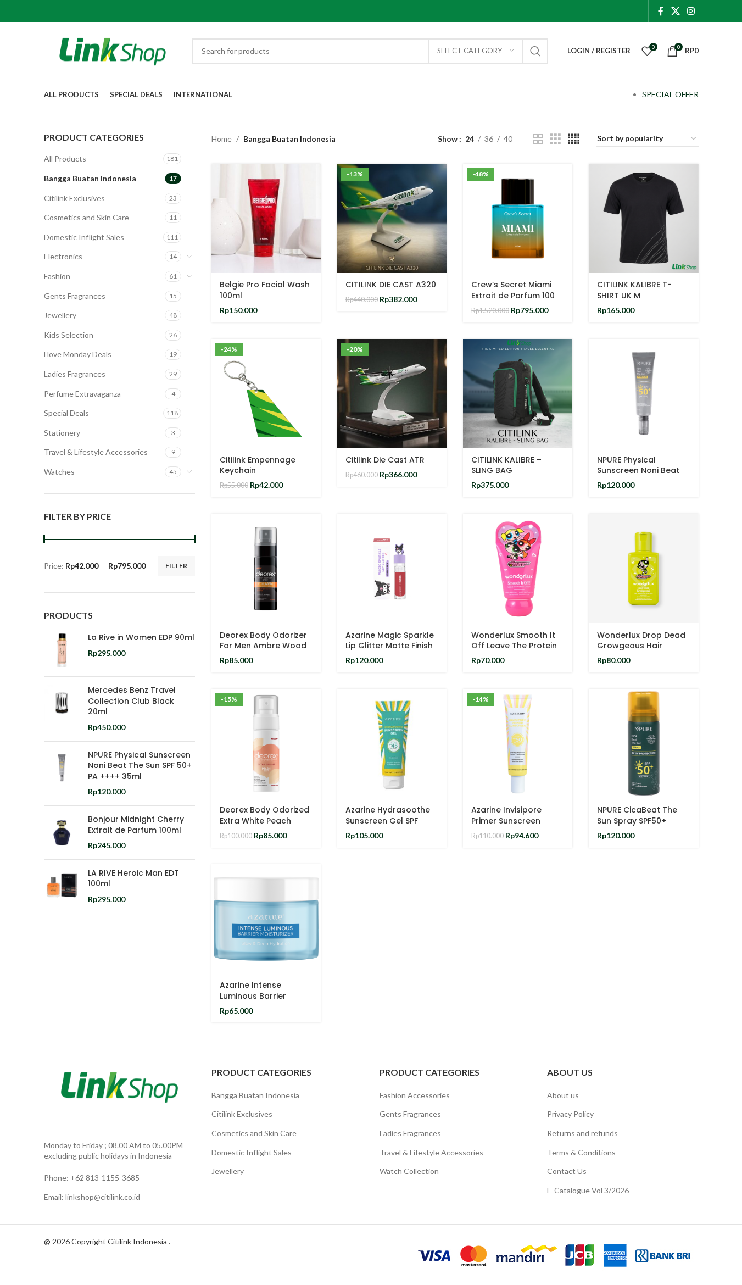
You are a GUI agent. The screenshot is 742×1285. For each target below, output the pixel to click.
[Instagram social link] (690, 11)
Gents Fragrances (74, 296)
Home (221, 138)
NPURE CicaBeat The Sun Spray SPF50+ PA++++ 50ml (637, 820)
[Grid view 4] (573, 139)
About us (563, 1095)
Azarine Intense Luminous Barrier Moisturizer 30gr (253, 996)
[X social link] (675, 11)
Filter (176, 565)
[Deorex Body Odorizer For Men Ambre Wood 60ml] (266, 568)
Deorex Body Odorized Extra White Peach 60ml (264, 820)
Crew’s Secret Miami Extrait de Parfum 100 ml (513, 295)
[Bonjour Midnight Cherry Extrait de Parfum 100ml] (62, 832)
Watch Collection (409, 1171)
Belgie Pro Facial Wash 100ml (265, 290)
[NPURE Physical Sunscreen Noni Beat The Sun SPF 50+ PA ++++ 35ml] (62, 773)
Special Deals (66, 413)
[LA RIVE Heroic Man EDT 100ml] (62, 886)
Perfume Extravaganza (82, 393)
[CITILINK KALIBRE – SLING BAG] (517, 393)
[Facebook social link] (660, 11)
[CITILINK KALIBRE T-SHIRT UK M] (643, 218)
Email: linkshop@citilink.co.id (92, 1196)
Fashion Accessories (415, 1095)
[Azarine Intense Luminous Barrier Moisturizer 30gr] (266, 919)
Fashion (57, 276)
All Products (65, 158)
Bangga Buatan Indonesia (90, 178)
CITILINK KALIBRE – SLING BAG (506, 465)
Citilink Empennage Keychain (257, 465)
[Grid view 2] (538, 139)
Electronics (63, 256)
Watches (59, 471)
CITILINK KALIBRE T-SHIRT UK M (634, 290)
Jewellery (60, 315)
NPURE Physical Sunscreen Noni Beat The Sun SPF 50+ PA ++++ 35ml (140, 766)
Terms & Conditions (581, 1152)
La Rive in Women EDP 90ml (141, 637)
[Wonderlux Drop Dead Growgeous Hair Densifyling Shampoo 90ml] (643, 568)
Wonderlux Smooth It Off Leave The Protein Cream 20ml (514, 646)
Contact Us (567, 1171)
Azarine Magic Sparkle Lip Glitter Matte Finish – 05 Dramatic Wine (389, 646)
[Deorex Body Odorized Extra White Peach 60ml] (266, 743)
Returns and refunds (582, 1133)
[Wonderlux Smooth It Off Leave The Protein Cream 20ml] (517, 568)
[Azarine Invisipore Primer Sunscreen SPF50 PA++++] (517, 743)
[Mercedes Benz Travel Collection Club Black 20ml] (62, 708)
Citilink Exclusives (74, 198)
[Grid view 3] (555, 139)
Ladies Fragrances (74, 374)
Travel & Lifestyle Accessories (96, 452)
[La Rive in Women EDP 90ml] (62, 650)
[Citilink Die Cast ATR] (392, 393)
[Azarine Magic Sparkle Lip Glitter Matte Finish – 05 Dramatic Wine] (392, 568)
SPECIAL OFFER (670, 94)
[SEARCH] (535, 51)
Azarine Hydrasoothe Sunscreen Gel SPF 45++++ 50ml (387, 820)
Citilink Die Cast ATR (385, 459)
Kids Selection (68, 335)
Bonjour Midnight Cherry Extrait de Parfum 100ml (136, 825)
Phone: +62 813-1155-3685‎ (92, 1177)
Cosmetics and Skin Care (86, 217)
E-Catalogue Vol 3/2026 (588, 1190)
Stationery (62, 432)
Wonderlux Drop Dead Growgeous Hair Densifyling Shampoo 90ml (641, 651)
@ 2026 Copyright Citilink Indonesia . (107, 1241)
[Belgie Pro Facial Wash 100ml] (266, 218)
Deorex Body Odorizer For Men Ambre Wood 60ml (263, 646)
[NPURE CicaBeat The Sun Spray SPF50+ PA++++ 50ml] (643, 743)
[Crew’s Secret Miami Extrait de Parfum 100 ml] (517, 218)
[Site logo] (112, 49)
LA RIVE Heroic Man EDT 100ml (133, 878)
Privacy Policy (570, 1114)
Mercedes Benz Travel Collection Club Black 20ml (132, 701)
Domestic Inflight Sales (84, 237)
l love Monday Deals (77, 354)
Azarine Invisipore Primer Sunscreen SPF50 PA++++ (506, 820)
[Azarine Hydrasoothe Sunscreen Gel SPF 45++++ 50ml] (392, 743)
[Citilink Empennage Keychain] (266, 393)
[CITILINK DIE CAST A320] (392, 218)
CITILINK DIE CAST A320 (390, 284)
